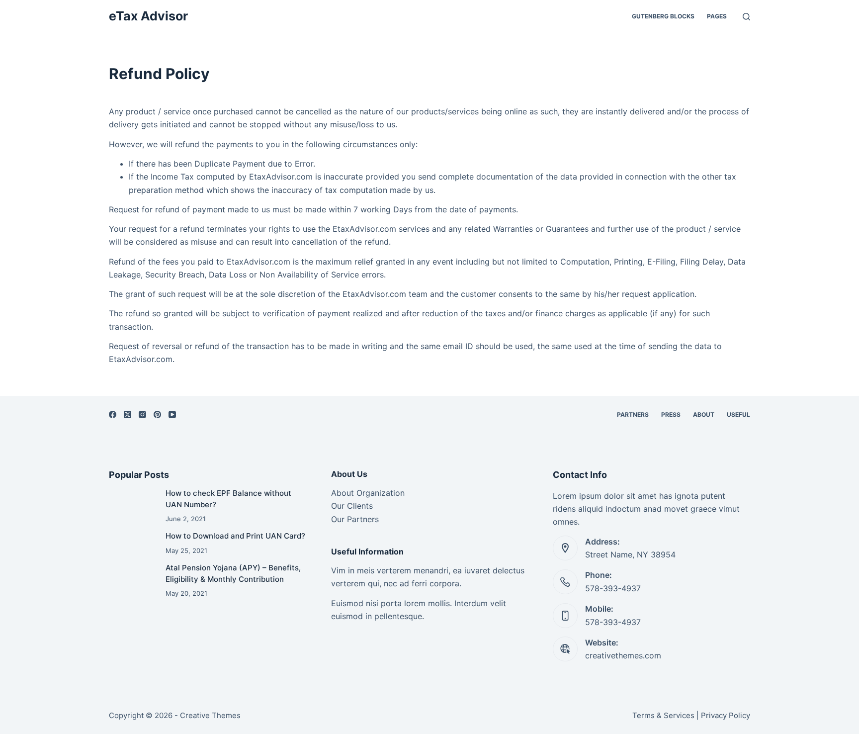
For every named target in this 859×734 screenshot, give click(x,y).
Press (671, 414)
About (703, 414)
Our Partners (355, 519)
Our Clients (352, 506)
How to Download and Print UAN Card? (235, 536)
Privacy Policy (725, 715)
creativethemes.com (623, 655)
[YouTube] (172, 414)
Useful (738, 414)
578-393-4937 (613, 588)
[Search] (746, 16)
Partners (633, 414)
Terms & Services (663, 715)
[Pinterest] (157, 414)
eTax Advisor (148, 15)
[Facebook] (112, 414)
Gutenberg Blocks (663, 16)
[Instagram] (142, 414)
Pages (717, 16)
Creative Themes (210, 715)
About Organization (368, 493)
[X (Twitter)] (127, 414)
